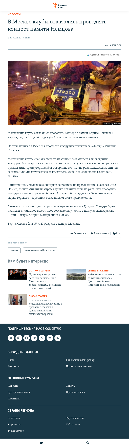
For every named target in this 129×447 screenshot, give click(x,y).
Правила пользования (79, 366)
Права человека (38, 296)
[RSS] (57, 338)
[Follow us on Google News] (50, 338)
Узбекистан (73, 424)
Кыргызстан (15, 424)
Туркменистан (75, 418)
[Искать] (88, 443)
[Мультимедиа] (41, 443)
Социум (70, 386)
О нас (11, 360)
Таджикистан (16, 431)
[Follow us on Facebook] (26, 338)
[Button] (113, 45)
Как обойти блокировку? (80, 360)
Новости (14, 14)
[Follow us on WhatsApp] (42, 338)
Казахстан (14, 418)
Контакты (13, 366)
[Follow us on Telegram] (34, 338)
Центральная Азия (40, 271)
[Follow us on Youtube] (11, 338)
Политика (14, 399)
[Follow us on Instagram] (18, 338)
